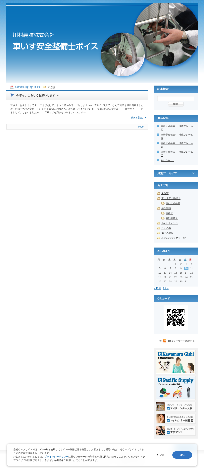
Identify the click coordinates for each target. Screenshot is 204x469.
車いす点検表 (173, 203)
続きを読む (137, 117)
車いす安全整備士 (170, 198)
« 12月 (157, 288)
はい (182, 454)
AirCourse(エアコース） (174, 238)
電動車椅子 (172, 218)
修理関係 (166, 208)
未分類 (165, 193)
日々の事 (166, 228)
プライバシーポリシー (56, 456)
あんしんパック (169, 223)
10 (186, 268)
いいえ (160, 454)
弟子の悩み (167, 233)
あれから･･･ (167, 160)
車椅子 (169, 213)
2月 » (166, 288)
